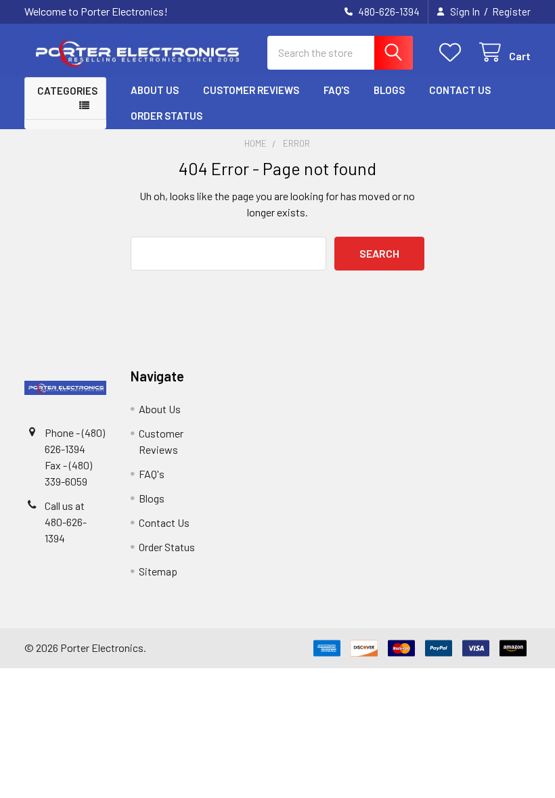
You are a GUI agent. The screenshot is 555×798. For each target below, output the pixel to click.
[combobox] (340, 53)
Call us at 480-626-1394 (66, 521)
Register (511, 11)
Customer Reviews (251, 90)
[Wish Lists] (453, 52)
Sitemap (158, 571)
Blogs (389, 90)
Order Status (166, 116)
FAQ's (336, 90)
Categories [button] (67, 91)
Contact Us (460, 90)
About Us (155, 90)
